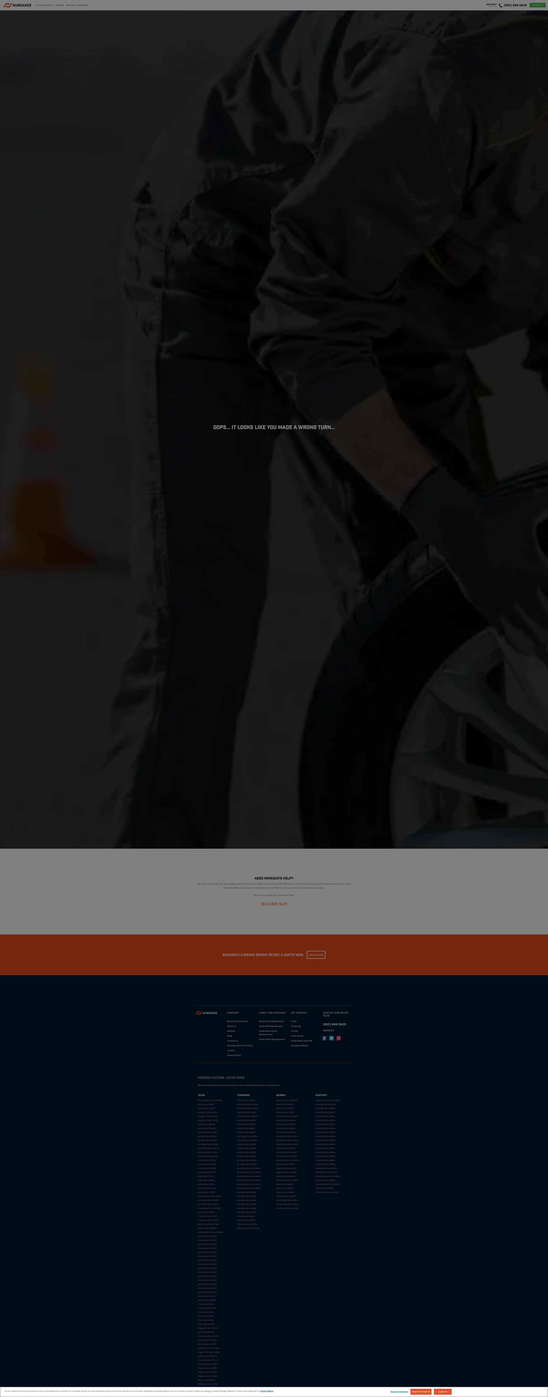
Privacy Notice (266, 1391)
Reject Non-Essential (421, 1391)
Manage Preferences (399, 1391)
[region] (274, 1392)
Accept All (443, 1391)
